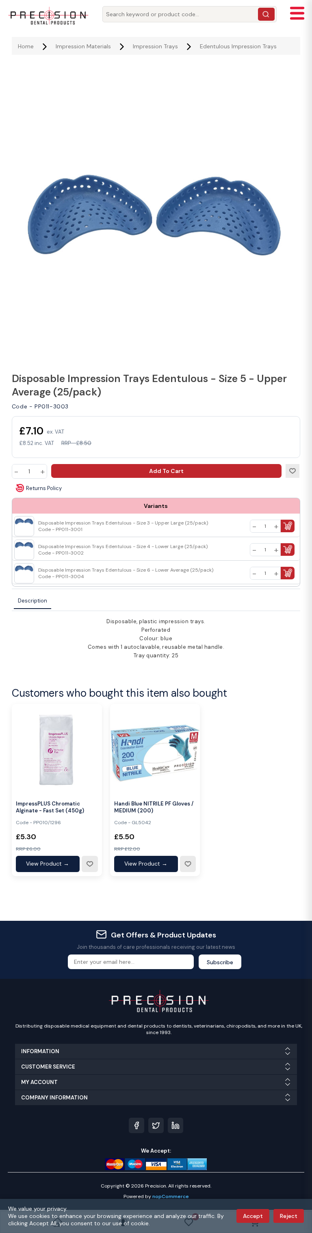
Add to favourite (89, 864)
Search (266, 14)
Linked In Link (175, 1125)
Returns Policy (44, 488)
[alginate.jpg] (57, 749)
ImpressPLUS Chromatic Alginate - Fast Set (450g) (50, 807)
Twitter (156, 1125)
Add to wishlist (292, 471)
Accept (253, 1216)
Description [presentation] (32, 600)
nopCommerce (170, 1196)
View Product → (47, 863)
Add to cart (166, 471)
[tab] (32, 601)
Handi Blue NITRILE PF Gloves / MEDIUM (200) (153, 807)
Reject (288, 1216)
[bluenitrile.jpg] (155, 749)
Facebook (136, 1125)
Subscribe (220, 962)
